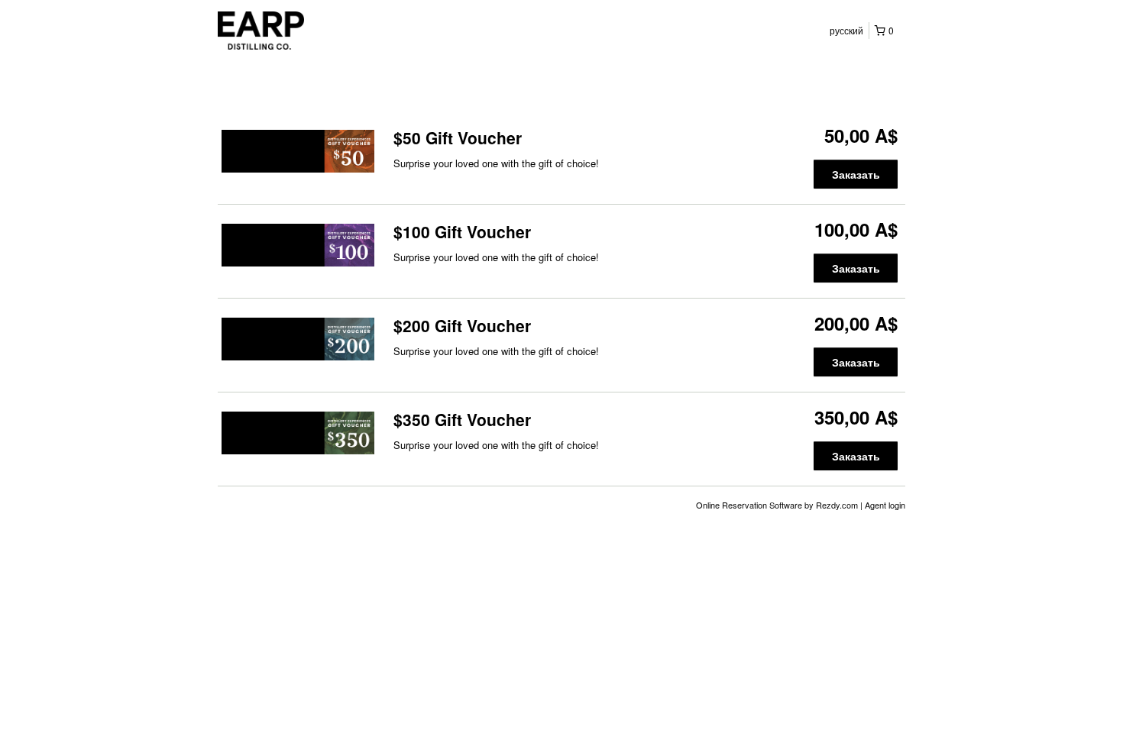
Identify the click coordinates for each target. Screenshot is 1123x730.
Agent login (885, 505)
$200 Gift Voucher (462, 325)
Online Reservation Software (749, 505)
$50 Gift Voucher (457, 137)
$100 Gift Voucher (462, 231)
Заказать (856, 174)
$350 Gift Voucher (462, 419)
